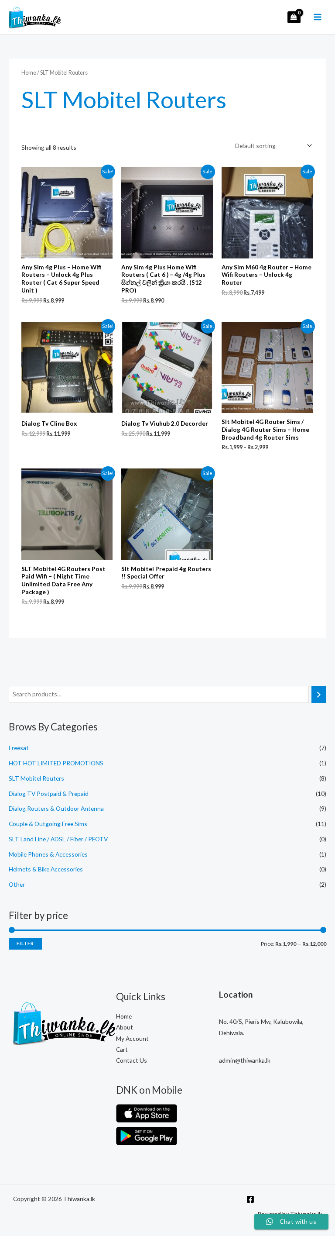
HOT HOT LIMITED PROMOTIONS (56, 763)
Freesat (19, 747)
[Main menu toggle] (317, 17)
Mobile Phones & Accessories (48, 854)
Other (17, 884)
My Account (132, 1038)
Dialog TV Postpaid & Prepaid (49, 793)
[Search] (318, 694)
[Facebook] (250, 1199)
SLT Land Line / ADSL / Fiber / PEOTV (58, 839)
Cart (122, 1049)
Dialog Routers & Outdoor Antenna (56, 808)
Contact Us (131, 1060)
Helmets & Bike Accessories (46, 869)
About (124, 1027)
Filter (25, 943)
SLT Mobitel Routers (36, 778)
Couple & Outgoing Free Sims (48, 823)
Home (28, 72)
